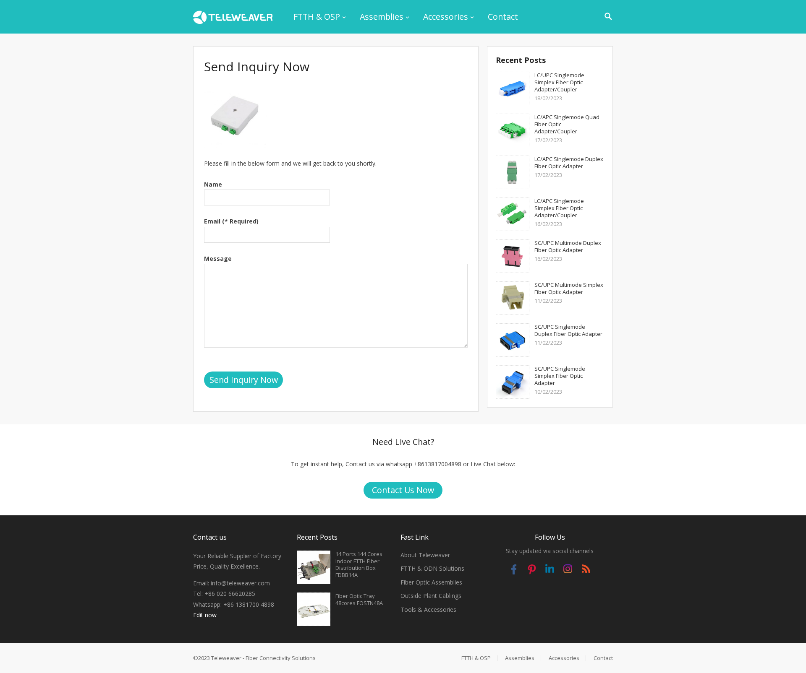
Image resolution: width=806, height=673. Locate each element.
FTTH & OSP (316, 16)
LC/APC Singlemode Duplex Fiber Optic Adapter (568, 162)
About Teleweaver (425, 555)
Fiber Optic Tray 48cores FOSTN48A (359, 599)
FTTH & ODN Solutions (432, 568)
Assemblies (381, 16)
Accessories (445, 16)
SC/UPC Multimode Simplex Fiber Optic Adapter (568, 288)
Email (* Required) (231, 221)
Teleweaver (226, 658)
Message (218, 258)
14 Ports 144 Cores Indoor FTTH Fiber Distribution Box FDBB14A (358, 564)
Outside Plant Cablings (430, 596)
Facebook (514, 570)
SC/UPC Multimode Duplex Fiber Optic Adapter (567, 246)
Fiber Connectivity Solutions (281, 658)
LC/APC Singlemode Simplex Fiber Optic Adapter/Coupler (559, 208)
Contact (503, 16)
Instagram (568, 570)
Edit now (205, 615)
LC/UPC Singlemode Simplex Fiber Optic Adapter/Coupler (559, 82)
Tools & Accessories (428, 609)
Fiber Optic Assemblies (431, 582)
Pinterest (532, 570)
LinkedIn (550, 570)
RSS (586, 570)
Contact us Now (403, 490)
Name (213, 184)
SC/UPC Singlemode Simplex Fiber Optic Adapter (559, 376)
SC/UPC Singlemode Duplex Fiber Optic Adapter (568, 330)
